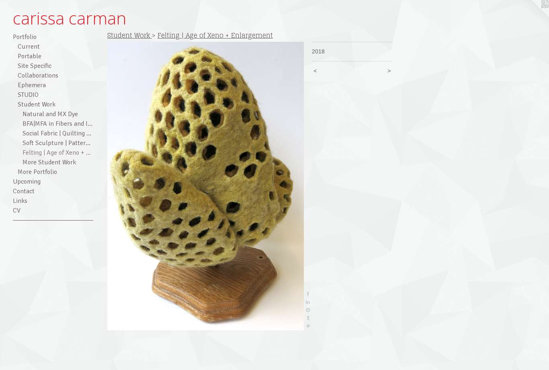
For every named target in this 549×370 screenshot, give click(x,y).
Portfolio (25, 37)
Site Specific (34, 66)
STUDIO (28, 95)
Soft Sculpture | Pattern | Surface (58, 143)
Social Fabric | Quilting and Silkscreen (58, 133)
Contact (24, 191)
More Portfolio (37, 172)
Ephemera (32, 85)
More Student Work (49, 162)
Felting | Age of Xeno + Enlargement (58, 153)
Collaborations (38, 76)
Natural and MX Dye (50, 114)
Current (29, 47)
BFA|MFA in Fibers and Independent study (58, 124)
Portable (29, 56)
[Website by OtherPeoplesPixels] (533, 16)
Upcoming (27, 182)
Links (20, 201)
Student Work (36, 104)
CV (16, 210)
